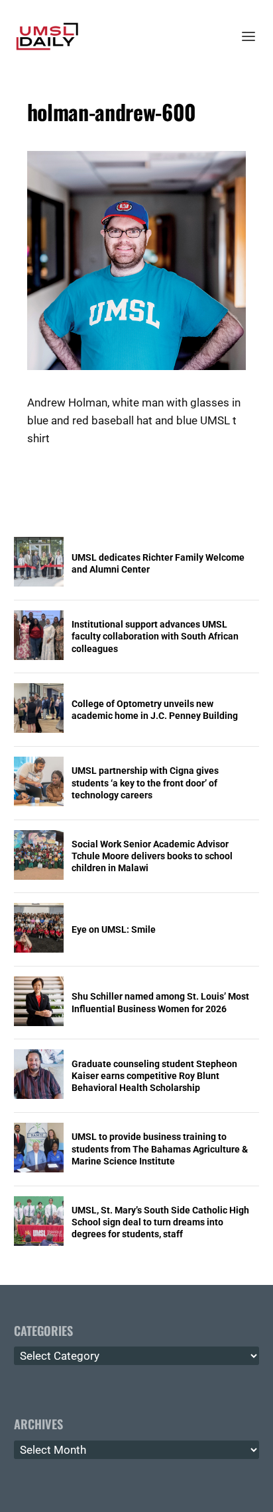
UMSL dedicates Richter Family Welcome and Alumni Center (158, 563)
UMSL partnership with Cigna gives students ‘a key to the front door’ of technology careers (145, 782)
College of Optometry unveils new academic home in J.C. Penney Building (155, 709)
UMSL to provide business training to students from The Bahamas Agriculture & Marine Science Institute (160, 1148)
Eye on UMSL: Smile (114, 929)
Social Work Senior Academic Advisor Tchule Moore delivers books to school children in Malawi (152, 856)
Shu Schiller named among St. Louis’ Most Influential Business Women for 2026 (160, 1002)
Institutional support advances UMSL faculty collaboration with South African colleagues (155, 636)
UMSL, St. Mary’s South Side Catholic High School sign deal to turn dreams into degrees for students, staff (160, 1222)
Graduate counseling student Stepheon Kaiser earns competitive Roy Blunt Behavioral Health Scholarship (154, 1076)
